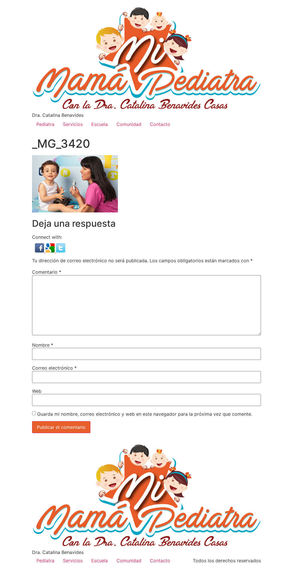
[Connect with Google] (50, 251)
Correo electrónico (54, 368)
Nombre (42, 345)
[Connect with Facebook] (40, 251)
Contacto (160, 124)
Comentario (46, 272)
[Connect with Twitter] (60, 251)
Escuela (99, 124)
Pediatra (45, 124)
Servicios (73, 124)
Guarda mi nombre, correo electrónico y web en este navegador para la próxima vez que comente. (144, 414)
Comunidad (128, 124)
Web (36, 391)
